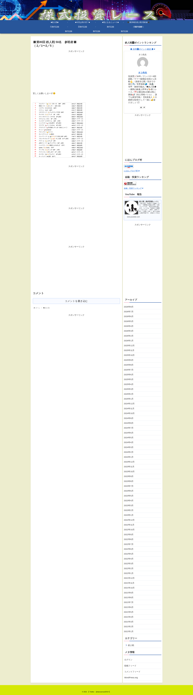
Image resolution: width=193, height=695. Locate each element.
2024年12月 (129, 404)
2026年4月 (128, 326)
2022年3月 (128, 563)
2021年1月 (128, 631)
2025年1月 (128, 399)
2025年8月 (128, 365)
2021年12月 (129, 578)
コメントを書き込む (76, 301)
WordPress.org (131, 677)
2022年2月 (128, 568)
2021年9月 (128, 593)
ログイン (128, 660)
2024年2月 (128, 452)
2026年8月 (128, 307)
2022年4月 (128, 559)
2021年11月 (129, 583)
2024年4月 (128, 442)
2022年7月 (128, 544)
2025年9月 (128, 360)
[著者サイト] (141, 107)
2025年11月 (129, 350)
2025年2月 (128, 394)
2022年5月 (128, 554)
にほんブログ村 (131, 171)
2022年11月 (129, 525)
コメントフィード (132, 672)
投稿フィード (130, 666)
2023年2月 (128, 510)
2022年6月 (128, 549)
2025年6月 (128, 374)
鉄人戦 (131, 645)
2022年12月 (129, 520)
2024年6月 (128, 433)
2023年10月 (129, 471)
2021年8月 (128, 597)
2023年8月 (128, 481)
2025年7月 (128, 370)
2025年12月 (129, 345)
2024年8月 (128, 423)
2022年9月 (128, 534)
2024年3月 (128, 447)
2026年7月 (128, 311)
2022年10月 (129, 529)
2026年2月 (128, 336)
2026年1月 (128, 341)
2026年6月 (128, 316)
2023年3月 (128, 505)
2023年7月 (128, 486)
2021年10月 (129, 588)
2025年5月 (128, 379)
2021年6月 (128, 607)
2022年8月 (128, 539)
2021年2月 (128, 626)
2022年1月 (128, 573)
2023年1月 (128, 515)
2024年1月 (128, 457)
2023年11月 (129, 466)
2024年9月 (128, 418)
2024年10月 (129, 413)
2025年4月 (128, 384)
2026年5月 (128, 321)
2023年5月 (128, 496)
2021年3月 (128, 622)
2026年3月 (128, 331)
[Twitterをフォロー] (144, 107)
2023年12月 (129, 462)
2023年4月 (128, 500)
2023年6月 (128, 491)
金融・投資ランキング (133, 188)
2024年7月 (128, 428)
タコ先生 (142, 72)
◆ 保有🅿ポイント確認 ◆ (141, 49)
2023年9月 (128, 476)
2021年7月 (128, 602)
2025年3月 (128, 389)
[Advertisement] (76, 68)
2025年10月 (129, 355)
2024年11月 (129, 408)
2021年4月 (128, 617)
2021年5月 (128, 612)
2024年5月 (128, 437)
